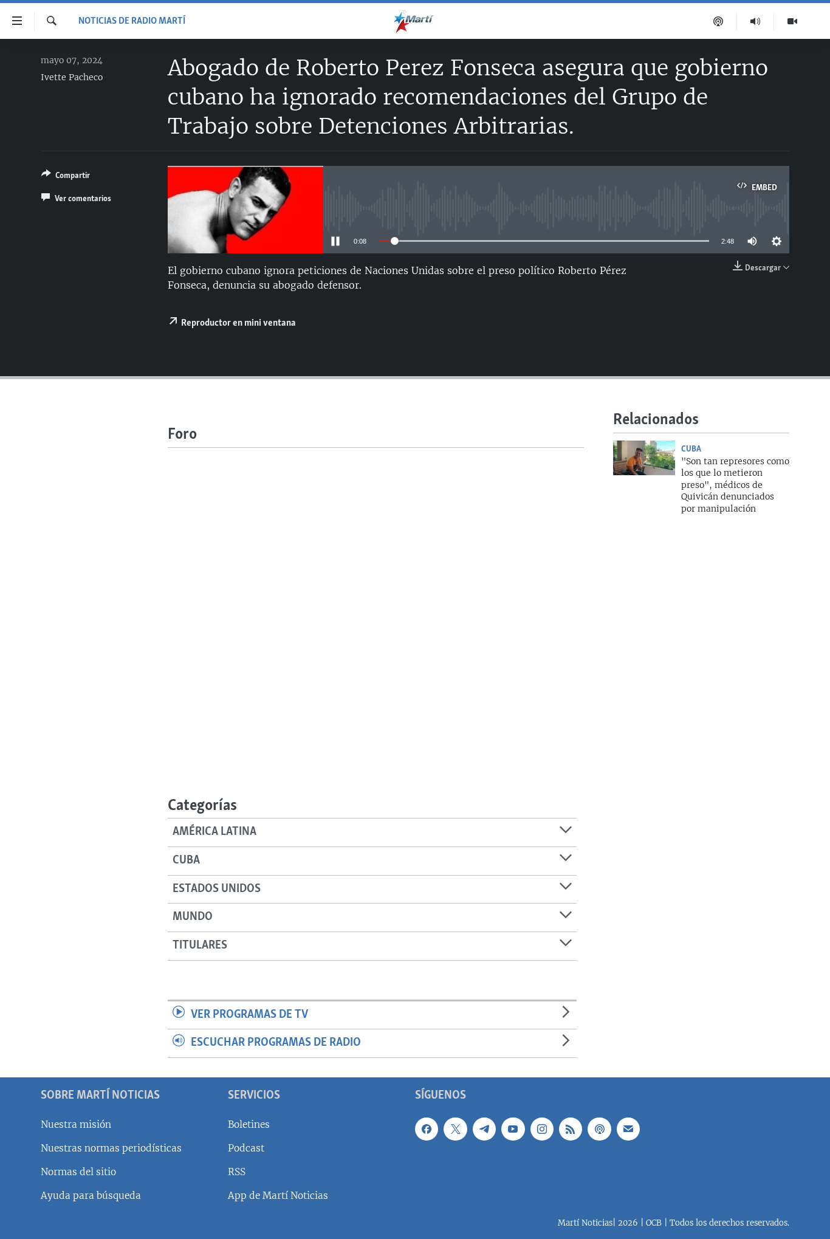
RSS (236, 1172)
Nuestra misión (76, 1124)
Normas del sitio (78, 1172)
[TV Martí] (792, 21)
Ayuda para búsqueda (91, 1195)
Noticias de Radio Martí (131, 21)
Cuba (691, 449)
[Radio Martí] (755, 21)
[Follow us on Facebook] (426, 1129)
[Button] (65, 177)
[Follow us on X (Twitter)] (455, 1129)
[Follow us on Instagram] (542, 1129)
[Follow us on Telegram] (484, 1129)
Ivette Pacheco (72, 77)
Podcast (246, 1148)
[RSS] (570, 1129)
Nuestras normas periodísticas (111, 1148)
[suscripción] (628, 1129)
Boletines (249, 1124)
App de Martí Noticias (278, 1195)
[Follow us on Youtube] (512, 1129)
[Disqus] (376, 600)
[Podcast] (718, 21)
